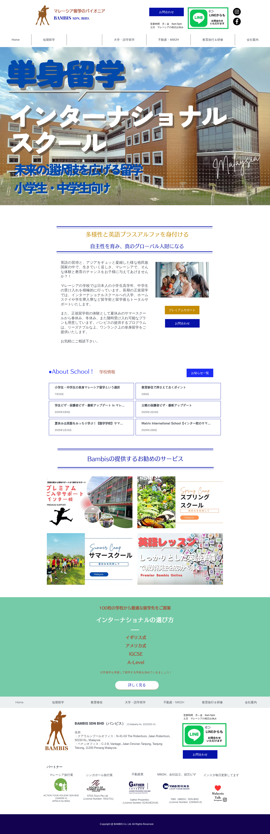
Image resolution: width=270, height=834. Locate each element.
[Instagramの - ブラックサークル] (237, 12)
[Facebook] (237, 21)
